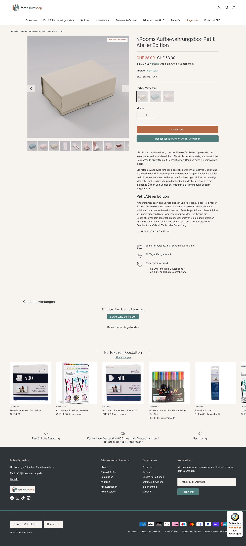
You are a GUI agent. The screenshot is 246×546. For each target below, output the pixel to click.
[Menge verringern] (140, 115)
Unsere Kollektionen (153, 476)
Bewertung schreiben (123, 316)
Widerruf (105, 481)
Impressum (133, 531)
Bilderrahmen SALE (153, 20)
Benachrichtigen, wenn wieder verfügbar (177, 138)
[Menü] (241, 513)
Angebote (192, 20)
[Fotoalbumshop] (27, 7)
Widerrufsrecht (171, 531)
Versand (154, 63)
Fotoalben (31, 20)
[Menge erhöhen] (153, 115)
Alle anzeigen (123, 357)
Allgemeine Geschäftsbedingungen (220, 531)
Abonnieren (188, 491)
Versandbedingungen (191, 531)
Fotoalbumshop (24, 532)
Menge (140, 108)
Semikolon (152, 70)
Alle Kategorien (109, 486)
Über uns (105, 467)
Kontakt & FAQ (212, 20)
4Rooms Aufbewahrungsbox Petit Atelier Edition (42, 31)
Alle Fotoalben (108, 491)
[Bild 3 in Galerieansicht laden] (78, 87)
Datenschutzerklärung (151, 531)
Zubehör (175, 20)
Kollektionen (102, 20)
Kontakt (14, 479)
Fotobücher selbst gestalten (58, 20)
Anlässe (84, 20)
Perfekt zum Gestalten (123, 352)
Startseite (14, 31)
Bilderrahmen (149, 486)
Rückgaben (107, 476)
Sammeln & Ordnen (126, 20)
